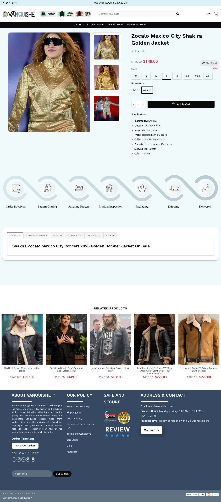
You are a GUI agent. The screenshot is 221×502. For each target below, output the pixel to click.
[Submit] (177, 13)
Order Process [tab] (94, 236)
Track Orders (17, 493)
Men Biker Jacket (116, 25)
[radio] (135, 76)
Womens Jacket (98, 25)
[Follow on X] (10, 3)
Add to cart (183, 104)
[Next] (84, 82)
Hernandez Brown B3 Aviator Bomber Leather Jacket (199, 369)
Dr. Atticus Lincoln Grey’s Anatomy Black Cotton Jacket (66, 369)
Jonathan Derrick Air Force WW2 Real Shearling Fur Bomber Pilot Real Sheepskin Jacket (154, 371)
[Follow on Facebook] (4, 3)
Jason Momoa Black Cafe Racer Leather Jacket (110, 369)
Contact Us (151, 430)
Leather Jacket (81, 25)
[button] (212, 14)
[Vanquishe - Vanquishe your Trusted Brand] (18, 13)
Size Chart (211, 63)
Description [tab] (15, 236)
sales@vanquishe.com (160, 406)
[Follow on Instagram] (7, 3)
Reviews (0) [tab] (57, 236)
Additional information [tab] (36, 236)
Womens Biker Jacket (137, 25)
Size (133, 69)
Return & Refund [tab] (74, 236)
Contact (30, 493)
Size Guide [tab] (110, 236)
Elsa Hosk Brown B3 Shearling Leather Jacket (22, 369)
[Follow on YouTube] (15, 3)
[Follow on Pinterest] (12, 3)
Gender (134, 83)
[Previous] (14, 82)
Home (5, 493)
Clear (216, 68)
